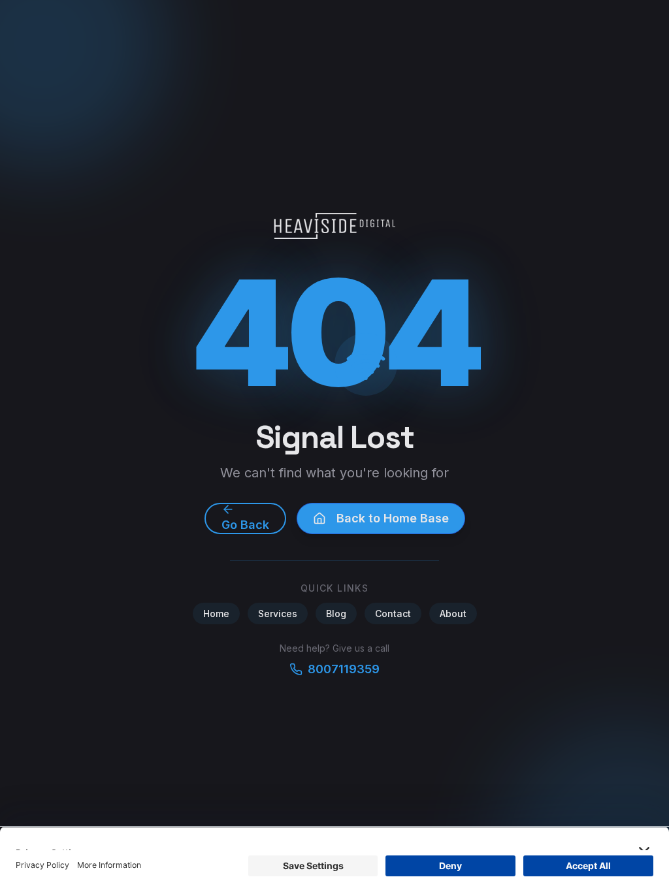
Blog (336, 613)
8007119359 (344, 669)
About (453, 613)
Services (277, 613)
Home (216, 613)
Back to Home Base (392, 518)
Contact (393, 613)
